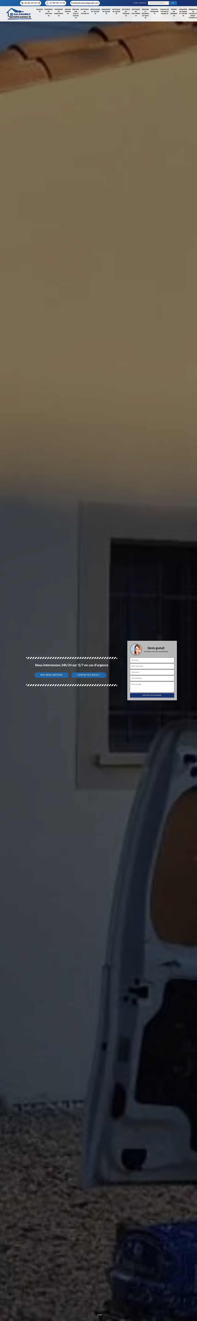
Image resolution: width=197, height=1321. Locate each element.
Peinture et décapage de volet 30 (145, 14)
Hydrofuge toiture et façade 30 (164, 11)
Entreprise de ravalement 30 (58, 13)
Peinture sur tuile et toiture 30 (75, 14)
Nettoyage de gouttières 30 (136, 13)
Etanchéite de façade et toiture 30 (183, 13)
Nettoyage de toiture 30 (85, 11)
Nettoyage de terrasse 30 (126, 13)
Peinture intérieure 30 (154, 11)
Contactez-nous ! (88, 675)
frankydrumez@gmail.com (85, 3)
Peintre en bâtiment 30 (173, 13)
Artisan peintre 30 (68, 11)
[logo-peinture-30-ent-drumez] (18, 13)
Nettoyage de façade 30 (116, 11)
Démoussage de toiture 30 (95, 11)
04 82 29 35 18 (32, 3)
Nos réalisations (51, 675)
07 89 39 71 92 (57, 3)
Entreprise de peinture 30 (48, 13)
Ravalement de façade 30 (106, 11)
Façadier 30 (39, 10)
